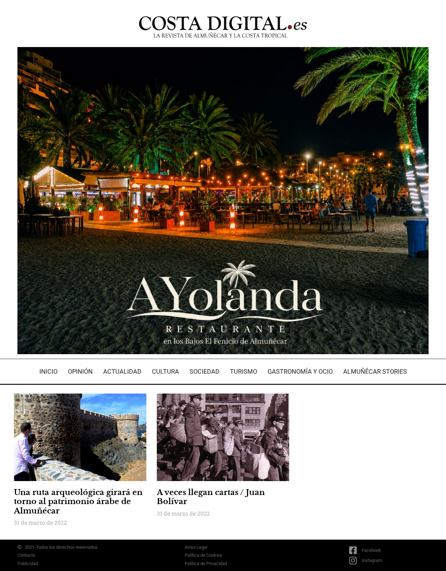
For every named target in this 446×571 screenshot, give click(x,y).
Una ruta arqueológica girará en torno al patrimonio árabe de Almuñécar (78, 502)
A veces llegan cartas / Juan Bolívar (211, 497)
